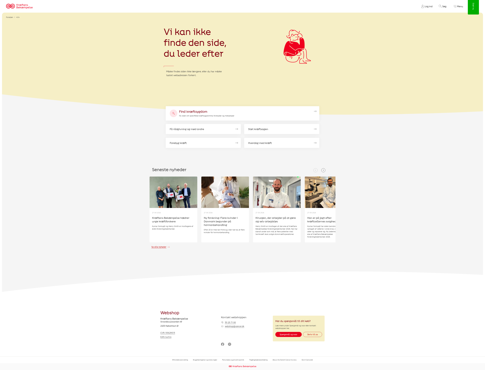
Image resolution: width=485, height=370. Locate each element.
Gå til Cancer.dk (307, 360)
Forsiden (9, 17)
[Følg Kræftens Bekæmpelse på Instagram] (229, 344)
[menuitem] (425, 6)
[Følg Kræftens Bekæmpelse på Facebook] (222, 344)
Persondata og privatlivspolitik (233, 360)
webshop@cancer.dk (234, 326)
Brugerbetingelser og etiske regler (205, 360)
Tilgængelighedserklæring (258, 360)
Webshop (169, 312)
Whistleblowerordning (180, 360)
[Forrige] (315, 170)
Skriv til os (312, 334)
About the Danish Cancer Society (285, 360)
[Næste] (323, 170)
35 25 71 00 (230, 322)
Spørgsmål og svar (288, 334)
